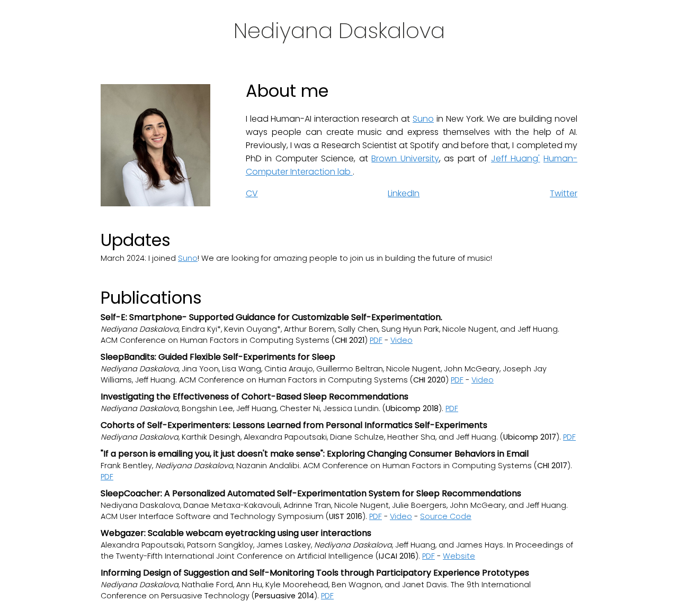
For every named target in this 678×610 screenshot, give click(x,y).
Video (401, 340)
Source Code (445, 516)
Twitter (563, 193)
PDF (376, 340)
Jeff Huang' (515, 158)
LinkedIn (404, 193)
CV (252, 193)
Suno (423, 119)
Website (459, 556)
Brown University (405, 158)
